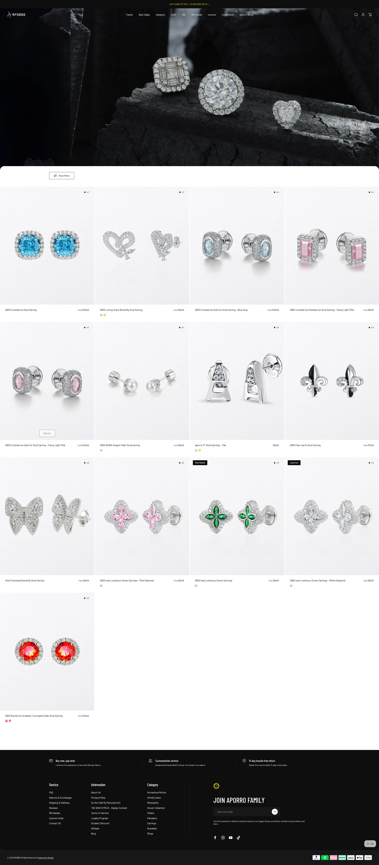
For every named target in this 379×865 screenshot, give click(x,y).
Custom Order (56, 818)
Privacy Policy (98, 797)
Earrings (151, 823)
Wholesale (54, 813)
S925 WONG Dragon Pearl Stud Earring (120, 445)
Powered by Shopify (45, 857)
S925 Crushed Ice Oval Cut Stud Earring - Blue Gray (221, 309)
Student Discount (100, 823)
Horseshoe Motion (156, 792)
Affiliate (95, 828)
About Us (96, 792)
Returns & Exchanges (60, 797)
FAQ (51, 792)
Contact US (55, 823)
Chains (150, 813)
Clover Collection (156, 807)
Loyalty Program (99, 818)
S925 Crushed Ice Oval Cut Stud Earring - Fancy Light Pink (35, 445)
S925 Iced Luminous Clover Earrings (213, 580)
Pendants (152, 818)
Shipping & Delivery (59, 802)
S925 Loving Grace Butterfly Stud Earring (121, 309)
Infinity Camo (154, 797)
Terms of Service (100, 813)
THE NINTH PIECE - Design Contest (109, 807)
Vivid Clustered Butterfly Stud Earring (24, 580)
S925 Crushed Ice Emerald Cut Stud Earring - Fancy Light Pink (322, 309)
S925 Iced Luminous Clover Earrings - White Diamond (317, 580)
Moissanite (152, 802)
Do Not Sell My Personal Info (105, 802)
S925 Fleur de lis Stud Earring (305, 445)
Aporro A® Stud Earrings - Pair (210, 445)
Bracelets (152, 828)
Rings (150, 833)
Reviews (53, 807)
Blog (93, 833)
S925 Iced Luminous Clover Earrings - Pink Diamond (127, 580)
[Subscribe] (275, 812)
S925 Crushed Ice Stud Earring (21, 309)
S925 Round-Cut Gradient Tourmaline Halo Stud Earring (34, 715)
